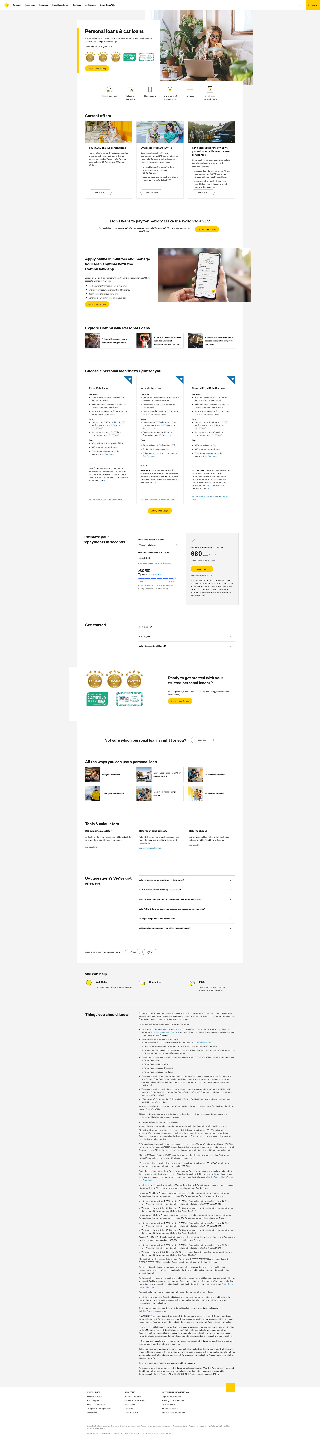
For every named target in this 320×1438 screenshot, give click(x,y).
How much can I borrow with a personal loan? (160, 889)
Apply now (202, 569)
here (222, 1092)
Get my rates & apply (97, 68)
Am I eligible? (145, 636)
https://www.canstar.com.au (153, 1311)
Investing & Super (60, 5)
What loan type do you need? (151, 539)
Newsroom (129, 1408)
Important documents (171, 1396)
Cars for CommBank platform (165, 1032)
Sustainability (130, 1404)
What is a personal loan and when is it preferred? (161, 880)
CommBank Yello (108, 5)
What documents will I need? (152, 646)
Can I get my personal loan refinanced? (157, 918)
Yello (164, 1029)
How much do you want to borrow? (154, 552)
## (170, 179)
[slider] (174, 578)
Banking (16, 5)
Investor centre (131, 1412)
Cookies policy (168, 1404)
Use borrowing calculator (150, 848)
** (150, 230)
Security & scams (94, 1396)
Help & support (93, 1400)
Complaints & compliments (99, 1408)
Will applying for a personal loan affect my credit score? (164, 928)
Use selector (194, 845)
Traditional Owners (118, 1426)
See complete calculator (201, 575)
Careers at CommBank (134, 1400)
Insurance (43, 5)
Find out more (152, 192)
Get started (100, 192)
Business (76, 5)
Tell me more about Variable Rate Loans (157, 499)
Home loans (29, 5)
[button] (300, 5)
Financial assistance (95, 1404)
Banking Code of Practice (173, 1400)
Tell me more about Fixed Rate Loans (105, 499)
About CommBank (132, 1396)
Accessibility (92, 1412)
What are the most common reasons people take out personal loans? (171, 899)
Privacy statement (170, 1408)
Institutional (90, 5)
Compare (202, 740)
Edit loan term (155, 574)
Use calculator (91, 847)
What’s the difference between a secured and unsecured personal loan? (172, 909)
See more (109, 454)
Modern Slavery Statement (174, 1412)
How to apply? (145, 627)
